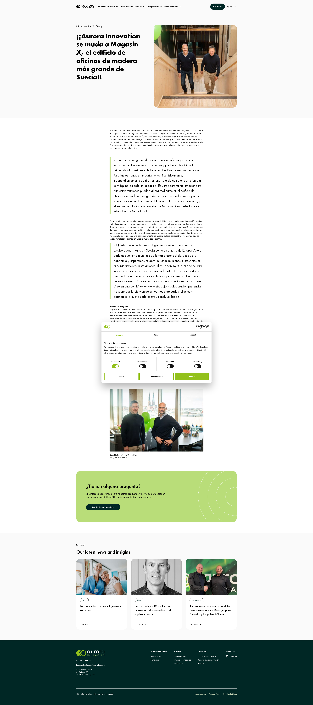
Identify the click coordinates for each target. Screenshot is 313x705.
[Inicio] (85, 7)
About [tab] (193, 335)
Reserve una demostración (208, 660)
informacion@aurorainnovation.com (90, 665)
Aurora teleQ (156, 656)
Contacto (217, 6)
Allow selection (156, 376)
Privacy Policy (214, 694)
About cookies (200, 694)
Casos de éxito (126, 6)
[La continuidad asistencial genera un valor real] (101, 577)
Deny (121, 376)
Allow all (191, 376)
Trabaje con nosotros (182, 660)
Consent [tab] (119, 335)
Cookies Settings (230, 694)
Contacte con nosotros (103, 507)
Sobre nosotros (180, 656)
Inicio (79, 26)
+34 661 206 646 (83, 660)
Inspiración (89, 26)
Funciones (155, 660)
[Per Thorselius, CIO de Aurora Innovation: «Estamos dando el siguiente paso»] (156, 577)
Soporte (201, 663)
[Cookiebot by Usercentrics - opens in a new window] (198, 327)
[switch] (142, 366)
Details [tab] (157, 335)
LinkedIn (233, 656)
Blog (99, 26)
